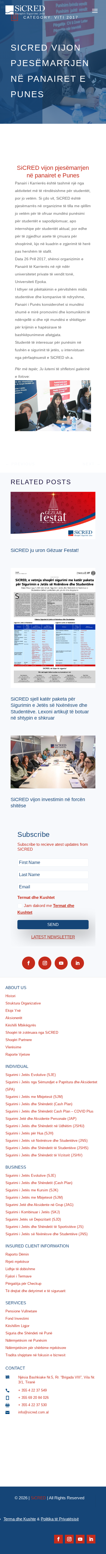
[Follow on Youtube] (61, 963)
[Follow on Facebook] (28, 963)
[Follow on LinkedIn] (77, 963)
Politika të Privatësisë (60, 1519)
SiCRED (38, 1498)
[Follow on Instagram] (44, 963)
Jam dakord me (45, 909)
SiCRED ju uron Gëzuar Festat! (45, 550)
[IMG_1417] (53, 430)
